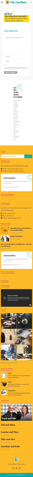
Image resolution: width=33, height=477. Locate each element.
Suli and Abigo (8, 424)
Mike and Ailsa (8, 439)
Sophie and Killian (16, 236)
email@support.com (14, 218)
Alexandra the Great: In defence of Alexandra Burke (21, 229)
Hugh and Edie (9, 418)
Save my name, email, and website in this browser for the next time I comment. (16, 68)
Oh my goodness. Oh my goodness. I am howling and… (19, 376)
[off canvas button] (2, 2)
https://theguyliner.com (16, 171)
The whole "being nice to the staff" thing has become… (18, 385)
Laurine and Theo (9, 432)
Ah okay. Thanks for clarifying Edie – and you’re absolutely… (19, 394)
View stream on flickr (10, 363)
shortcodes (21, 464)
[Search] (30, 2)
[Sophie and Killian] (5, 238)
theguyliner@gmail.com (15, 169)
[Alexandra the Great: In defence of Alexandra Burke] (5, 230)
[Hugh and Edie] (16, 412)
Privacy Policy (12, 464)
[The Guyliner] (16, 460)
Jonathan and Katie (10, 446)
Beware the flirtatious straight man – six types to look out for (16, 245)
